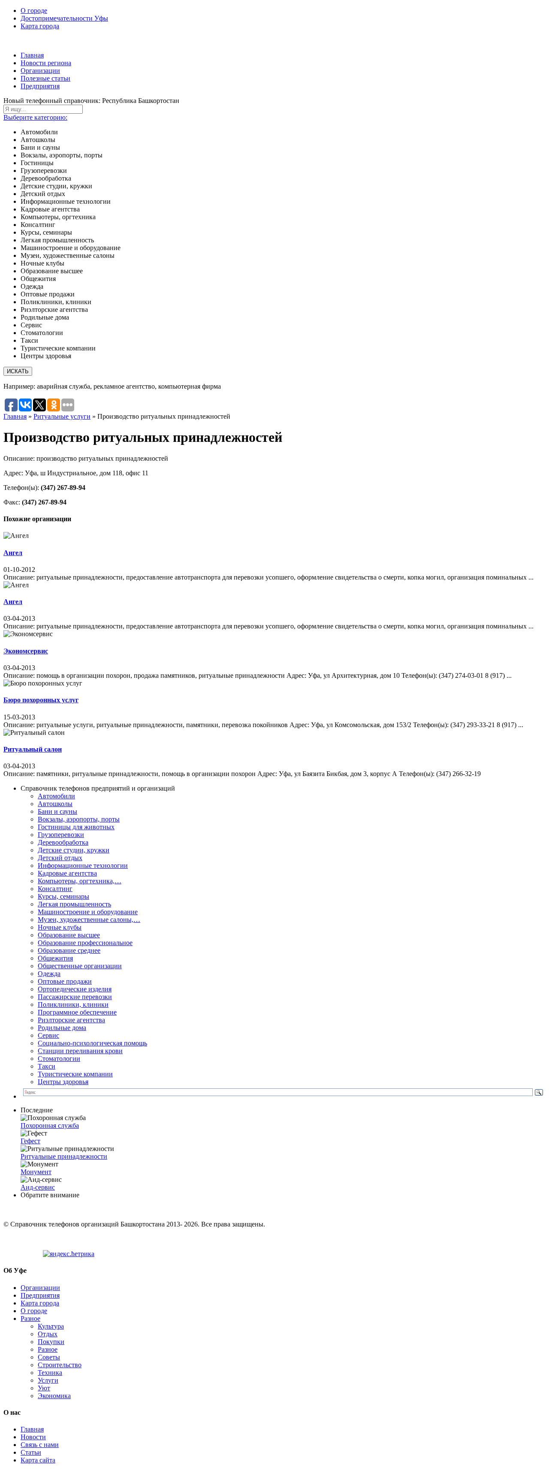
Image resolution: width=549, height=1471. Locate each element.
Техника (50, 1372)
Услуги (48, 1380)
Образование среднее (69, 950)
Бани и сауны (57, 811)
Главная (32, 55)
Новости (33, 1437)
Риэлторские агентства (71, 1020)
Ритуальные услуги (61, 416)
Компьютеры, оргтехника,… (79, 881)
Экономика (54, 1395)
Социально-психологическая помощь (92, 1043)
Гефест (30, 1141)
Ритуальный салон (32, 749)
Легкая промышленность (74, 904)
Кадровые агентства (67, 873)
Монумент (36, 1171)
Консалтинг (55, 888)
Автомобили (56, 796)
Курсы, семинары (63, 896)
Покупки (51, 1341)
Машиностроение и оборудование (88, 911)
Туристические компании (75, 1074)
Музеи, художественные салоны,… (89, 919)
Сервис (48, 1035)
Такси (46, 1066)
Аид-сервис (38, 1187)
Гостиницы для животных (76, 827)
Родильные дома (62, 1027)
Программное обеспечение (77, 1012)
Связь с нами (40, 1444)
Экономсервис (25, 651)
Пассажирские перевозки (75, 996)
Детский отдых (60, 857)
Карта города (40, 26)
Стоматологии (59, 1058)
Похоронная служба (50, 1125)
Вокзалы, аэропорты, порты (79, 819)
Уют (44, 1388)
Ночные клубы (59, 927)
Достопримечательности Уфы (64, 18)
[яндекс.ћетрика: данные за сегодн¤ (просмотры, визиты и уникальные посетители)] (68, 1254)
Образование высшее (69, 935)
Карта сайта (38, 1460)
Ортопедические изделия (75, 989)
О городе (34, 10)
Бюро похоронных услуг (40, 700)
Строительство (59, 1364)
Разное (30, 1318)
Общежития (55, 958)
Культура (51, 1326)
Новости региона (46, 62)
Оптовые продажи (65, 981)
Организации (40, 70)
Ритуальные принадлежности (64, 1156)
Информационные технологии (83, 865)
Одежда (49, 973)
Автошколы (55, 803)
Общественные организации (80, 966)
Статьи (31, 1452)
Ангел (12, 552)
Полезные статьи (45, 78)
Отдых (47, 1334)
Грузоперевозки (61, 834)
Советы (49, 1357)
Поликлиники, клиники (73, 1004)
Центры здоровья (63, 1081)
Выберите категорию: (35, 117)
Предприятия (40, 86)
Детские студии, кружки (73, 850)
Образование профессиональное (85, 942)
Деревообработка (63, 842)
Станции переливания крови (80, 1050)
